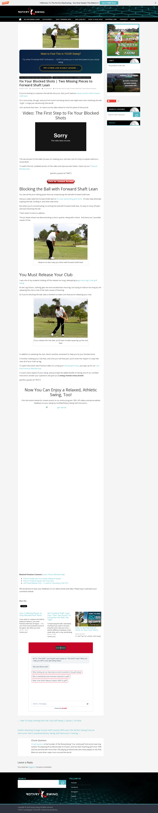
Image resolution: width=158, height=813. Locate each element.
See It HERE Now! (109, 3)
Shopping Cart (111, 19)
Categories (47, 19)
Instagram (74, 792)
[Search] (136, 114)
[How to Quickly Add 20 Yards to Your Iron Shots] (88, 619)
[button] (79, 3)
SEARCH (22, 778)
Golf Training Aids (63, 19)
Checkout (124, 19)
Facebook (74, 787)
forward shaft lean (75, 88)
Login (132, 19)
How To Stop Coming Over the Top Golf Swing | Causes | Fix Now (49, 720)
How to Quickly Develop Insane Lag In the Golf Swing (35, 77)
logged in (32, 767)
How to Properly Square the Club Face (38, 581)
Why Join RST (80, 19)
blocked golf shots (71, 366)
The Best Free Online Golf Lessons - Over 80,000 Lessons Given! (71, 77)
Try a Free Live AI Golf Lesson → (60, 68)
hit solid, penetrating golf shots (69, 199)
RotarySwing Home (32, 19)
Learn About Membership (53, 574)
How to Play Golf (95, 19)
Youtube (74, 783)
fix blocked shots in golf (62, 88)
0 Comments (48, 88)
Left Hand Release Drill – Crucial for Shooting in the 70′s (45, 583)
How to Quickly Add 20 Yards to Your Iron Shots (86, 629)
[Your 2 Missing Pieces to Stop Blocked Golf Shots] (33, 622)
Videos (112, 123)
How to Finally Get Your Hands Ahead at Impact (42, 578)
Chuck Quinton (36, 88)
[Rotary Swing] (20, 19)
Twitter (73, 796)
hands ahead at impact (89, 88)
